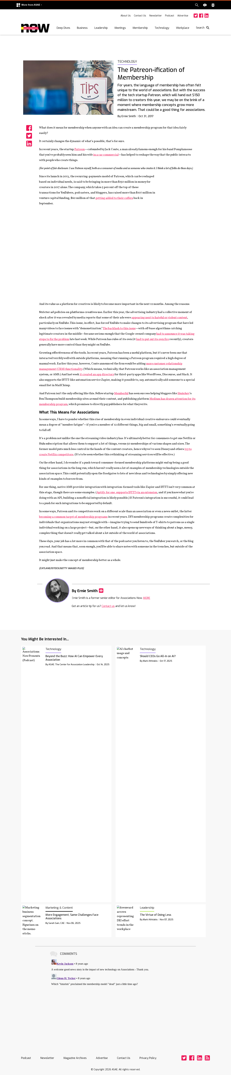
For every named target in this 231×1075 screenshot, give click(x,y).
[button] (29, 5)
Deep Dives (63, 28)
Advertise (182, 15)
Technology (162, 28)
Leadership (101, 28)
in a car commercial (106, 155)
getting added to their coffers (114, 198)
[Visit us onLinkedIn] (206, 16)
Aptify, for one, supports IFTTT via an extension (127, 492)
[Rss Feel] (207, 1057)
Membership (140, 28)
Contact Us (140, 15)
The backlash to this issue (119, 328)
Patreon (79, 149)
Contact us (108, 606)
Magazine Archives (75, 1058)
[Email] (101, 590)
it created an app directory (97, 374)
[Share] (29, 128)
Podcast (169, 15)
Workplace (182, 28)
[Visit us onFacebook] (201, 16)
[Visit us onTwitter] (196, 16)
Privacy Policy (148, 1058)
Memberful (121, 393)
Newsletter (155, 15)
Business (82, 28)
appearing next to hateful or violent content (159, 318)
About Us (126, 15)
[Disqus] (115, 1000)
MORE (146, 598)
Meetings (120, 28)
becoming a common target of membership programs (73, 517)
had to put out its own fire (152, 339)
